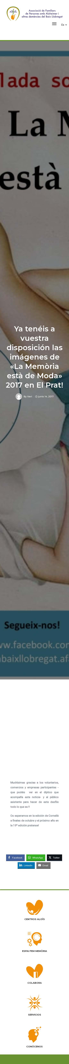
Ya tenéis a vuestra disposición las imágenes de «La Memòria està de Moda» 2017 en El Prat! (34, 357)
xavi (29, 396)
